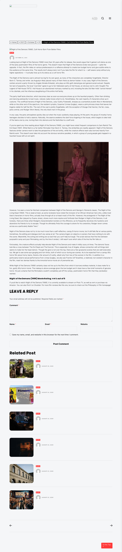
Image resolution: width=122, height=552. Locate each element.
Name (13, 324)
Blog (11, 52)
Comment (14, 305)
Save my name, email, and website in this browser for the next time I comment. (45, 335)
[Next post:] (110, 526)
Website (84, 324)
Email (48, 324)
